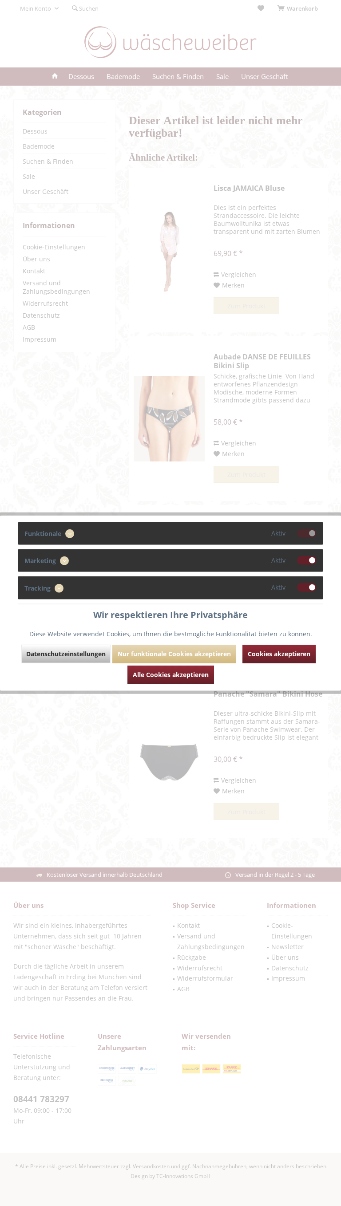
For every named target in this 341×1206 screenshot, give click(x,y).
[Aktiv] (307, 533)
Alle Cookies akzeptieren (171, 674)
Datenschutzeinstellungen (66, 653)
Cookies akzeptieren (279, 653)
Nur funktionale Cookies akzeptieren (174, 653)
